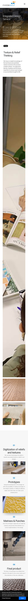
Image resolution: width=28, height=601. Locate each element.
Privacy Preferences (6, 598)
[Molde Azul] (9, 4)
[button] (24, 4)
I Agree (22, 598)
